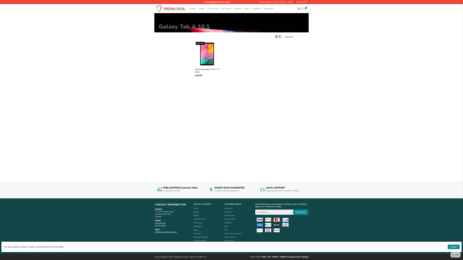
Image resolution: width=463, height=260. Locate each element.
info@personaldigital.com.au (166, 232)
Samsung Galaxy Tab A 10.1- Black (208, 70)
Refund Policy (229, 215)
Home (196, 208)
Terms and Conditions (232, 233)
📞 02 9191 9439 (300, 2)
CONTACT (275, 2)
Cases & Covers (213, 8)
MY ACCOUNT (264, 2)
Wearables (238, 8)
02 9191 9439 (160, 225)
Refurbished (268, 8)
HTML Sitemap (229, 237)
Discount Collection (201, 237)
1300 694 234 (160, 223)
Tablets (201, 8)
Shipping (227, 223)
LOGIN (290, 2)
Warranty (227, 212)
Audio (247, 8)
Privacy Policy (229, 219)
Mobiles (193, 8)
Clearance (197, 233)
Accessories (226, 8)
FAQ (226, 230)
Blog (226, 226)
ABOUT (283, 2)
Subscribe (300, 212)
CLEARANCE (256, 8)
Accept (454, 247)
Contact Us (228, 208)
